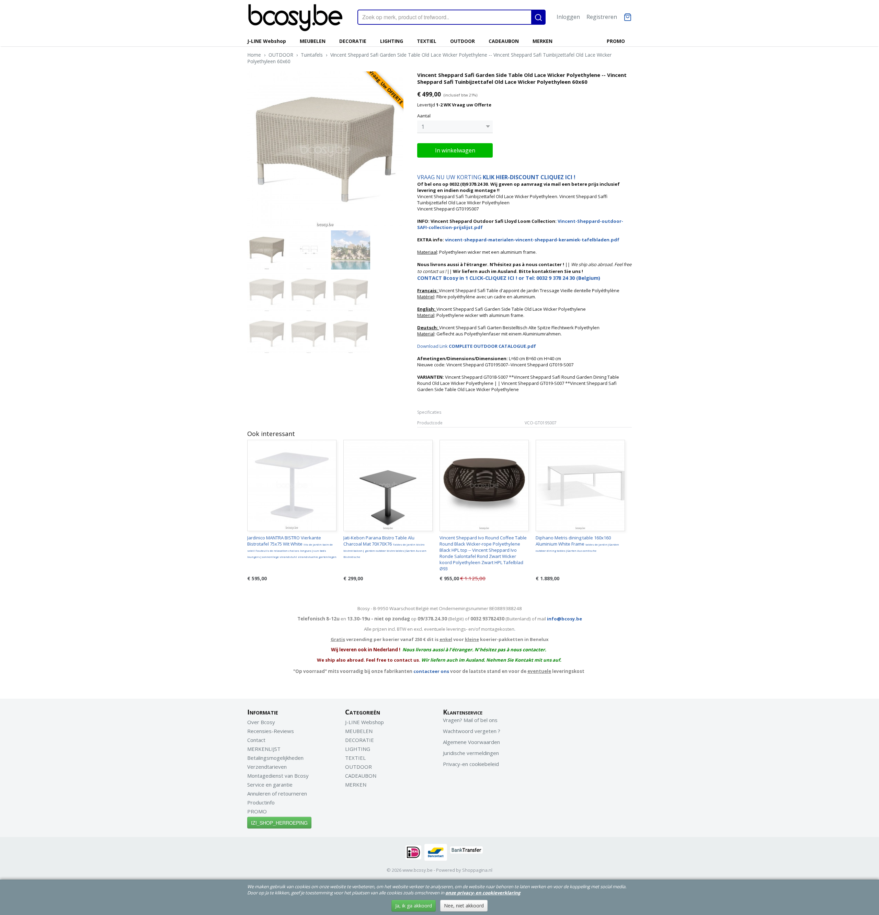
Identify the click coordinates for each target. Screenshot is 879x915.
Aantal (424, 116)
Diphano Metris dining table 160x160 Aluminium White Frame (577, 543)
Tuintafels (312, 55)
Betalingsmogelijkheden (275, 757)
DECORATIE (352, 41)
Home (254, 55)
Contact (256, 739)
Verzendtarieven (267, 766)
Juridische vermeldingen (471, 753)
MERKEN (542, 41)
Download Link (476, 346)
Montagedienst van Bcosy (278, 775)
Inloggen (568, 17)
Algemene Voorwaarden (471, 742)
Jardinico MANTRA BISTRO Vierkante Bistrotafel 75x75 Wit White (291, 547)
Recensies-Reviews (270, 731)
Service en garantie (270, 784)
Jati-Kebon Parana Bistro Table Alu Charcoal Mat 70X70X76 (384, 547)
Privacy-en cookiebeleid (471, 763)
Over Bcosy (261, 722)
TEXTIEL (426, 41)
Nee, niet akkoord (464, 905)
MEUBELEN (313, 41)
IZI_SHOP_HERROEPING (279, 822)
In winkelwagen (455, 150)
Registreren (601, 17)
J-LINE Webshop (266, 41)
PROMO (616, 41)
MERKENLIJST (264, 748)
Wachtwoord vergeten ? (471, 731)
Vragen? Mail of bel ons (470, 720)
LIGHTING (391, 41)
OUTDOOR (462, 41)
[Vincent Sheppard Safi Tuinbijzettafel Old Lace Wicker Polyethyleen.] (325, 149)
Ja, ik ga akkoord (413, 905)
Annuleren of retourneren (277, 793)
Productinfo (261, 802)
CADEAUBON (504, 41)
